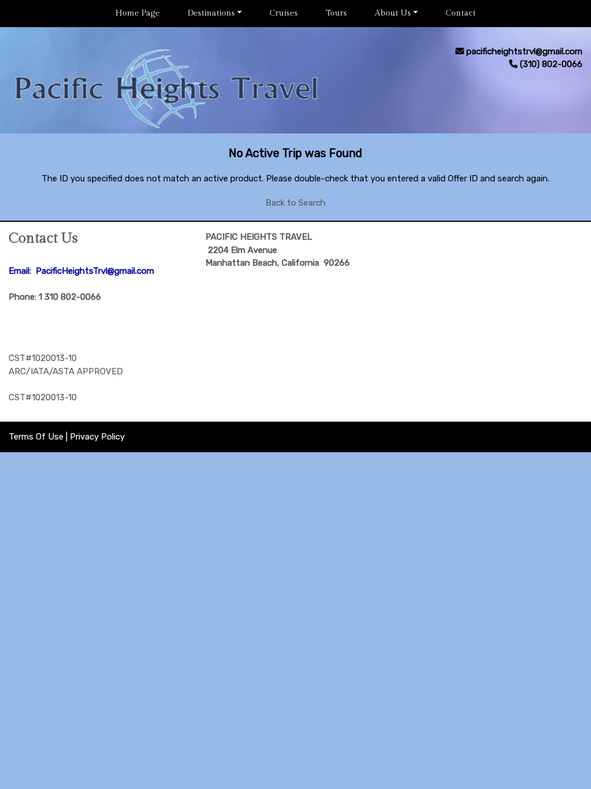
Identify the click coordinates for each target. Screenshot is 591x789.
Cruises (284, 13)
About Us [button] (393, 13)
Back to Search (295, 203)
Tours (336, 13)
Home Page (137, 13)
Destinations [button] (211, 13)
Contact (461, 13)
